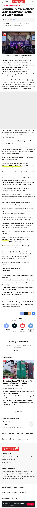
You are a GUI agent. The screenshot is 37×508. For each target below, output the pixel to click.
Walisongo (17, 67)
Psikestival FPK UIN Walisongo (12, 166)
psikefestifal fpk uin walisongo (23, 304)
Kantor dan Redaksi (8, 468)
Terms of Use (12, 505)
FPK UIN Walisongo (8, 137)
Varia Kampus (15, 5)
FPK (25, 65)
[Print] (14, 19)
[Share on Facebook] (6, 19)
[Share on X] (8, 19)
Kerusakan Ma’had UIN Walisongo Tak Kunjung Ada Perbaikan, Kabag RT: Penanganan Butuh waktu (17, 383)
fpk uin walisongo (15, 302)
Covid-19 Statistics (17, 427)
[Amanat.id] (18, 1)
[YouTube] (8, 463)
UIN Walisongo (6, 5)
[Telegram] (30, 328)
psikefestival (6, 307)
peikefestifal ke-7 (27, 302)
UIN (12, 67)
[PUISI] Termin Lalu (10, 405)
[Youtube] (22, 328)
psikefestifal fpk (7, 304)
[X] (14, 328)
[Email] (11, 19)
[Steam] (13, 463)
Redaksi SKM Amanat (8, 23)
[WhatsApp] (15, 463)
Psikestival (15, 55)
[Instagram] (10, 463)
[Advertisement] (18, 110)
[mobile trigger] (3, 2)
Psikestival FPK (7, 182)
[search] (29, 2)
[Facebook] (6, 328)
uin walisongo (15, 307)
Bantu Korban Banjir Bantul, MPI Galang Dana (19, 280)
